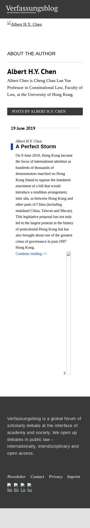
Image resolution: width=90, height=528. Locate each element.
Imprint (73, 476)
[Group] (32, 7)
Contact (37, 476)
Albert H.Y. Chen (29, 141)
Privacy (55, 476)
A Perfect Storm (36, 146)
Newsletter (16, 476)
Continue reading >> (31, 254)
